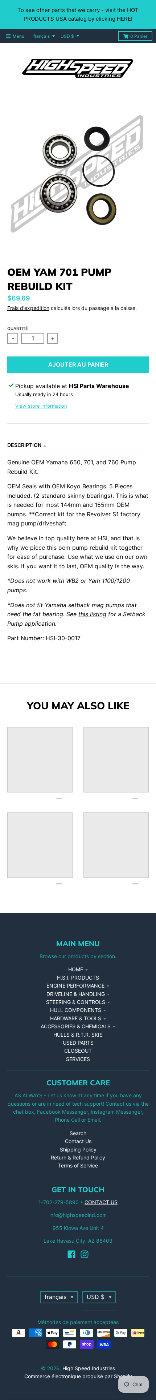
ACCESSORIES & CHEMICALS (76, 1026)
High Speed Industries (88, 1368)
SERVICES (78, 1059)
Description (24, 445)
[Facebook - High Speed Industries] (71, 1254)
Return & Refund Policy (78, 1157)
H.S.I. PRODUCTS (78, 978)
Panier (138, 36)
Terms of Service (78, 1165)
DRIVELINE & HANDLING (75, 994)
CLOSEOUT (78, 1051)
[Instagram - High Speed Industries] (84, 1254)
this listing (92, 614)
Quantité (17, 328)
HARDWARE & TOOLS (75, 1018)
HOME (75, 969)
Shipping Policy (78, 1149)
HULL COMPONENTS (75, 1010)
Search (78, 1133)
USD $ (67, 36)
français (41, 36)
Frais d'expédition (28, 308)
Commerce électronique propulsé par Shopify (78, 1376)
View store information (41, 406)
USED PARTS (78, 1043)
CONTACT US (101, 1202)
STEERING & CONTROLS (75, 1002)
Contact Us (78, 1141)
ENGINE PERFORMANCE (75, 986)
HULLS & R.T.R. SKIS (78, 1035)
